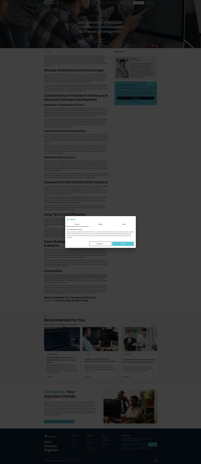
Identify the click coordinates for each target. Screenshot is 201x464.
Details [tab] (101, 224)
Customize (99, 244)
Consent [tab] (77, 224)
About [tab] (124, 224)
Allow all (123, 244)
